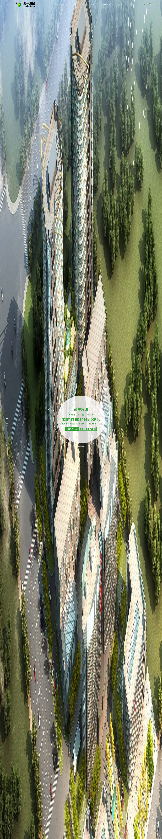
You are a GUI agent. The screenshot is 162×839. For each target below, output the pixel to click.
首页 (43, 4)
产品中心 (74, 4)
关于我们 (59, 4)
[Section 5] (4, 420)
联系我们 (122, 4)
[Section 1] (4, 413)
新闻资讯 (90, 4)
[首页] (25, 4)
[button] (80, 836)
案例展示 (106, 4)
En (145, 5)
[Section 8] (4, 425)
